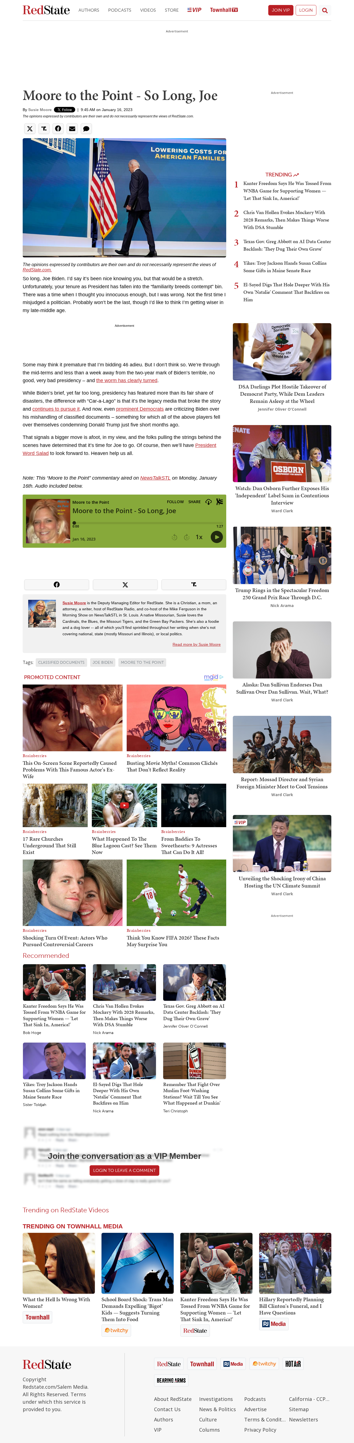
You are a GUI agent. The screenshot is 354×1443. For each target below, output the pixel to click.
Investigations (216, 1399)
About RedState (173, 1399)
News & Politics (217, 1409)
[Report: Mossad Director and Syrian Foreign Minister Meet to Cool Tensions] (282, 744)
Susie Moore (40, 109)
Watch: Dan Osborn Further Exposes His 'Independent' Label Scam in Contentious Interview (282, 495)
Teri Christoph (175, 1111)
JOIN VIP (281, 10)
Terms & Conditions (265, 1419)
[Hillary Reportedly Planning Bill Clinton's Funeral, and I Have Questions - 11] (295, 1263)
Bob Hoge (32, 1033)
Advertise (255, 1409)
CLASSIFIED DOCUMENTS (61, 662)
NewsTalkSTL (155, 478)
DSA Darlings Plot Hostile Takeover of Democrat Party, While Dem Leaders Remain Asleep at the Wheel (282, 394)
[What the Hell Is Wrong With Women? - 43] (59, 1263)
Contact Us (167, 1409)
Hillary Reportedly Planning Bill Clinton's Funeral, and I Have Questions (291, 1305)
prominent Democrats (140, 409)
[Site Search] (325, 10)
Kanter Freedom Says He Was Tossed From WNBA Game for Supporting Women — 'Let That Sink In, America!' (54, 1015)
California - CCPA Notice (310, 1399)
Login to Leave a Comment (124, 1170)
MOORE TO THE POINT (142, 662)
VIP (158, 1429)
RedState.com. (37, 269)
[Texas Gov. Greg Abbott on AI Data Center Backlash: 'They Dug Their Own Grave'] (194, 982)
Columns (209, 1429)
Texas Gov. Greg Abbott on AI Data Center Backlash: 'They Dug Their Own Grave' (194, 1012)
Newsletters (303, 1419)
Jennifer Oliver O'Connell (185, 1026)
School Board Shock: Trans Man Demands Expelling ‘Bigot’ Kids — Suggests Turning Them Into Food (137, 1309)
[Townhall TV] (224, 10)
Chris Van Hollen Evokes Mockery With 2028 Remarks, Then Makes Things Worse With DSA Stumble (123, 1015)
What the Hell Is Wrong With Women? (56, 1302)
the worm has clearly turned (126, 380)
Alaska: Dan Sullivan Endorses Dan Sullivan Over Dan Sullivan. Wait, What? (282, 688)
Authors (89, 10)
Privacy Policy (260, 1429)
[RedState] (46, 10)
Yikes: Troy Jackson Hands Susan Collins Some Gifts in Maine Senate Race (51, 1090)
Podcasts (119, 10)
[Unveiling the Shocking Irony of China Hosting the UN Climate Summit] (282, 843)
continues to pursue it (56, 409)
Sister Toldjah (34, 1105)
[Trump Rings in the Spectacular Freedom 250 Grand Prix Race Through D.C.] (282, 555)
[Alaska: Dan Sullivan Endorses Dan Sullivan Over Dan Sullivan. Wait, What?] (282, 649)
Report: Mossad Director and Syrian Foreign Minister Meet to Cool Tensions (282, 782)
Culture (208, 1419)
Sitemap (299, 1409)
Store (172, 10)
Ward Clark (282, 510)
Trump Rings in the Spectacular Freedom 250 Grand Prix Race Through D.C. (282, 593)
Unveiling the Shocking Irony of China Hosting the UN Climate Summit (282, 881)
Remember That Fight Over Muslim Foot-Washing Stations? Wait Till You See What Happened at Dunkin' (191, 1094)
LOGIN (306, 10)
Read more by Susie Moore (197, 644)
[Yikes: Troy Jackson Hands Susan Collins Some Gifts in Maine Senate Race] (54, 1060)
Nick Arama (103, 1033)
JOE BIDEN (103, 662)
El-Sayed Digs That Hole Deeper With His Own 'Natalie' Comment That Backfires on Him (118, 1094)
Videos (148, 10)
